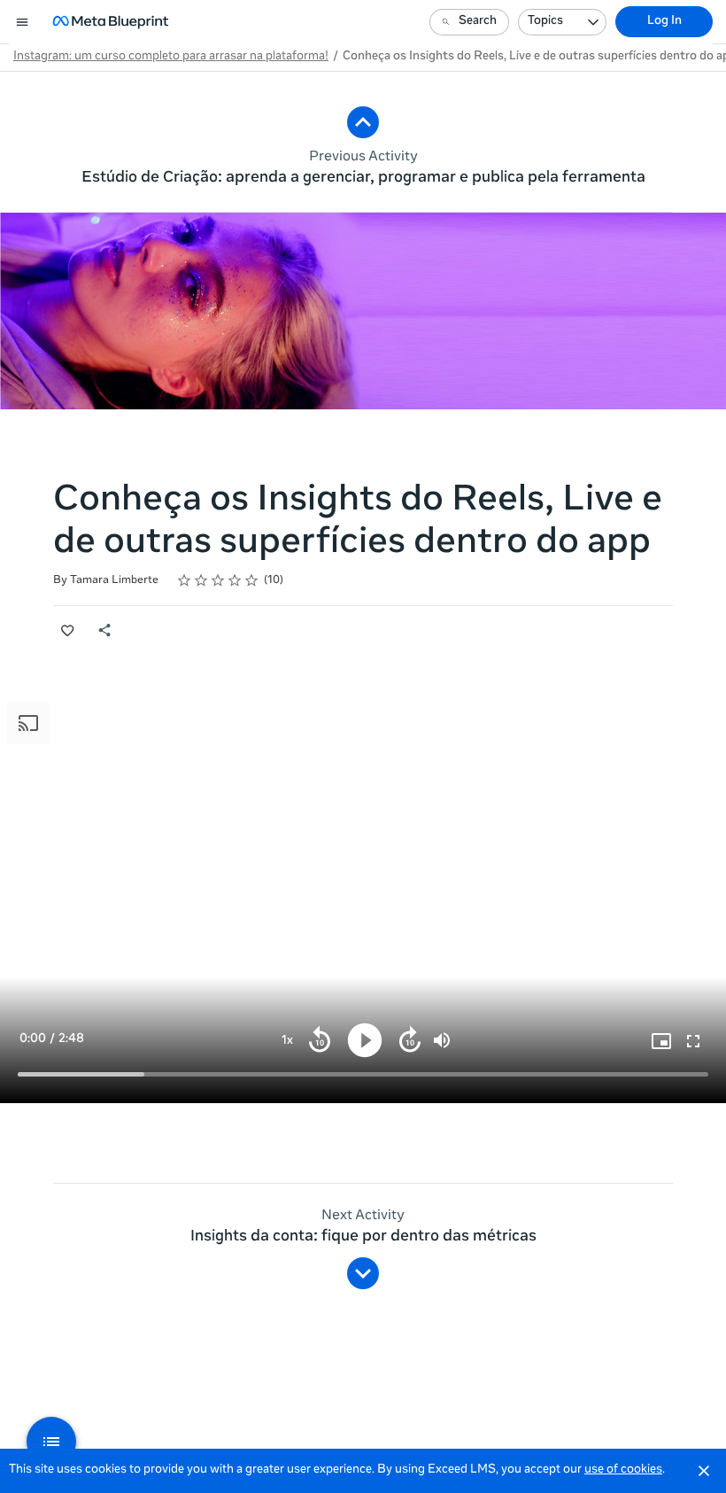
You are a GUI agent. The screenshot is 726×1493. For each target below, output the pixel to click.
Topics (545, 21)
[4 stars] (235, 580)
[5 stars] (251, 580)
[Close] (704, 1471)
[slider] (363, 1074)
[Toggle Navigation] (23, 22)
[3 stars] (218, 580)
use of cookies (623, 1470)
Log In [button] (664, 21)
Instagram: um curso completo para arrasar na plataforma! (170, 57)
